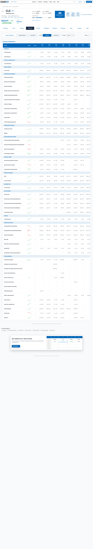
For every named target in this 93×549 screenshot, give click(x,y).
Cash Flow (33, 35)
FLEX (15, 17)
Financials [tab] (30, 28)
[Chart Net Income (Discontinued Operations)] (35, 203)
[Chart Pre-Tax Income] (35, 181)
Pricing (50, 1)
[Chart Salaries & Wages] (35, 104)
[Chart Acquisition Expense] (35, 260)
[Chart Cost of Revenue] (35, 63)
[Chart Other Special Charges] (35, 153)
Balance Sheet (22, 35)
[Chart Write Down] (35, 313)
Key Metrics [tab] (46, 28)
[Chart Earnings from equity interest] (35, 264)
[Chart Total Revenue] (35, 52)
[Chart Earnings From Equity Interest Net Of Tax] (35, 269)
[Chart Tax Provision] (35, 187)
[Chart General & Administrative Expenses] (35, 100)
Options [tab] (22, 28)
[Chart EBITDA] (35, 133)
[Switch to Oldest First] (89, 35)
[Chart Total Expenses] (35, 219)
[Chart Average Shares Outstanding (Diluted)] (35, 230)
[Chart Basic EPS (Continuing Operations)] (35, 244)
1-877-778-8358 (14, 1)
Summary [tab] (5, 28)
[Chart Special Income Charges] (35, 165)
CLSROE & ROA (52, 330)
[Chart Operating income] (35, 129)
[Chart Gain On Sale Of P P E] (35, 277)
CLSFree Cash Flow (28, 330)
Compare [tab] (79, 28)
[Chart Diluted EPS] (35, 248)
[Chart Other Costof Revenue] (35, 295)
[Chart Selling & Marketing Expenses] (35, 95)
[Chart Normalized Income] (35, 212)
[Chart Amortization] (35, 117)
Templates (45, 1)
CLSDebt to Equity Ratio (44, 330)
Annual (47, 35)
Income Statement (10, 35)
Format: (64, 35)
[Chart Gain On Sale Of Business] (35, 273)
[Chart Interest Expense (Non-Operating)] (35, 140)
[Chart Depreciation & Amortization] (35, 108)
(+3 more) (21, 17)
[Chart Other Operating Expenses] (35, 122)
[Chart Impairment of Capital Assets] (35, 169)
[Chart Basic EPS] (35, 239)
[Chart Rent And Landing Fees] (35, 304)
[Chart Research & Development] (35, 82)
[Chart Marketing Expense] (35, 291)
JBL (18, 17)
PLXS (9, 17)
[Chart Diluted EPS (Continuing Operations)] (35, 253)
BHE (12, 17)
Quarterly (56, 35)
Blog (58, 1)
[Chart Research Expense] (35, 86)
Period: (40, 35)
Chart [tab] (13, 28)
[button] (34, 2)
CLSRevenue (4, 330)
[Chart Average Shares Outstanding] (35, 226)
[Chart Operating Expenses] (35, 77)
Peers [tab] (87, 28)
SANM (5, 17)
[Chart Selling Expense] (35, 309)
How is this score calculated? (87, 14)
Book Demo (89, 1)
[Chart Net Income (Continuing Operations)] (35, 199)
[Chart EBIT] (35, 176)
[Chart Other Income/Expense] (35, 149)
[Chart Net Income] (35, 194)
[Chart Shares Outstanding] (35, 235)
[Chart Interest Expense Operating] (35, 286)
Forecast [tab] (38, 28)
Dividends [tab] (54, 28)
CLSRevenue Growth (35, 330)
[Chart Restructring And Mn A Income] (35, 160)
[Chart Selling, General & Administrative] (35, 91)
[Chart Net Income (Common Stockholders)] (35, 208)
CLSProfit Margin (20, 330)
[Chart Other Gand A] (35, 300)
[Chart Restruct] (35, 318)
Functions (40, 1)
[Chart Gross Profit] (35, 70)
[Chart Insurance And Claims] (35, 282)
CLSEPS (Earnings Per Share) (12, 330)
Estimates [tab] (63, 28)
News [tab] (71, 28)
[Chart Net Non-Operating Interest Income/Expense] (35, 145)
